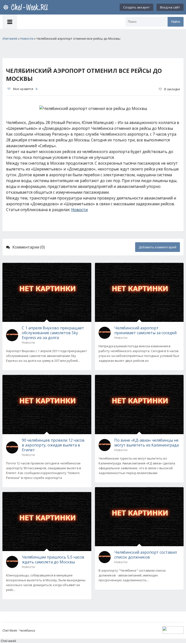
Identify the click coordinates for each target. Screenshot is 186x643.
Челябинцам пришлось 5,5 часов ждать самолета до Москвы (53, 559)
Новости (79, 209)
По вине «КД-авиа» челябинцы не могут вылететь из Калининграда (146, 442)
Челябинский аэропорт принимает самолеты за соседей (145, 330)
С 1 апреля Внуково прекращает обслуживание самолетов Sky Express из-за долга (53, 332)
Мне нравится (25, 89)
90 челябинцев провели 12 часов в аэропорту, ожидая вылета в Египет (53, 445)
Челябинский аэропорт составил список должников (145, 555)
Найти (175, 21)
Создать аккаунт (136, 7)
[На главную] (26, 7)
